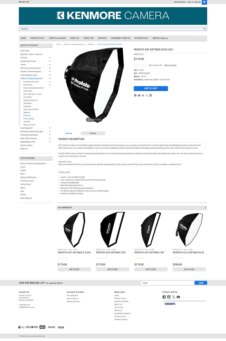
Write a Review (170, 65)
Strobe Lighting (28, 119)
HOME (23, 38)
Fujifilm (23, 170)
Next (206, 208)
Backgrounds (27, 85)
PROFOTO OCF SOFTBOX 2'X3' (111, 252)
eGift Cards (24, 51)
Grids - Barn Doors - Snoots (32, 94)
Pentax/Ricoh (25, 184)
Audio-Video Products (28, 138)
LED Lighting (27, 97)
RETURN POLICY (141, 38)
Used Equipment (26, 128)
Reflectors (26, 112)
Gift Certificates (72, 295)
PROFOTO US (62, 250)
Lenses (23, 64)
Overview (68, 133)
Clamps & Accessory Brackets (33, 88)
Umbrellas (26, 122)
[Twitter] (147, 95)
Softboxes (26, 115)
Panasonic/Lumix (27, 181)
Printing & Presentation (29, 135)
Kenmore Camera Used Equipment (33, 163)
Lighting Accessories (30, 100)
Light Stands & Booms (30, 109)
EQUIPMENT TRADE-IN (120, 38)
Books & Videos (26, 145)
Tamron (23, 194)
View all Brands (26, 198)
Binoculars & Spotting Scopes (31, 131)
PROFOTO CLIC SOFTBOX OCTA (188, 252)
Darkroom (24, 149)
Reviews (93, 133)
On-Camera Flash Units (31, 82)
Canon (22, 167)
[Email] (139, 95)
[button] (184, 304)
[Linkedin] (150, 95)
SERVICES (102, 38)
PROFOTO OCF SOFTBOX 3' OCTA (74, 252)
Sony (22, 191)
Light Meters (27, 103)
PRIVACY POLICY (37, 38)
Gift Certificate (179, 2)
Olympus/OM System (28, 177)
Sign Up (197, 2)
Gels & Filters (27, 91)
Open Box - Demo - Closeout (31, 54)
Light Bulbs (27, 106)
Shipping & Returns (73, 301)
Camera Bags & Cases (28, 75)
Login (189, 2)
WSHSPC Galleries (160, 38)
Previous (204, 208)
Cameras (23, 57)
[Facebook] (135, 95)
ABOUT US (74, 38)
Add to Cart (74, 269)
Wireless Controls (29, 125)
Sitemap (41, 336)
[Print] (143, 95)
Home (58, 44)
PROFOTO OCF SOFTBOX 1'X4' (149, 252)
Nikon (22, 174)
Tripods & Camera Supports (30, 71)
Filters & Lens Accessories (30, 68)
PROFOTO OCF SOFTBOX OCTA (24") (109, 44)
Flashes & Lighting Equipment (31, 78)
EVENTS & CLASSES (57, 38)
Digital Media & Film (27, 142)
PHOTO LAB (89, 38)
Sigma (22, 188)
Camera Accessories (28, 61)
